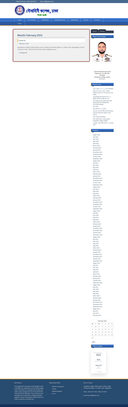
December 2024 (97, 178)
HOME (19, 20)
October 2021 (97, 259)
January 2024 (96, 200)
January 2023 (96, 226)
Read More (102, 79)
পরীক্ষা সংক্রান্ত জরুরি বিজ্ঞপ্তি (99, 117)
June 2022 (96, 241)
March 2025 (96, 172)
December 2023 (97, 202)
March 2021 (96, 274)
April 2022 (96, 246)
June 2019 (96, 313)
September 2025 (97, 159)
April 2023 (96, 219)
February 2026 (97, 148)
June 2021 (96, 267)
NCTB (53, 393)
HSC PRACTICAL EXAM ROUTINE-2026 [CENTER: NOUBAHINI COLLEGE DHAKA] (102, 102)
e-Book (54, 389)
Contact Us (22, 40)
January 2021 (96, 278)
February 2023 (97, 224)
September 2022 (97, 235)
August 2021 (96, 263)
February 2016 (97, 315)
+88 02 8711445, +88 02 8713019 (26, 1)
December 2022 (97, 228)
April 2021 (96, 272)
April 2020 (96, 293)
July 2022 (95, 239)
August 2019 (96, 309)
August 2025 (96, 161)
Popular (102, 31)
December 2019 (97, 302)
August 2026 (96, 135)
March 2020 (96, 296)
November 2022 (97, 230)
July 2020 (95, 287)
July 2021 (95, 265)
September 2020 (97, 283)
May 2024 (96, 191)
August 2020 (96, 285)
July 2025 (95, 163)
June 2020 (96, 289)
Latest (95, 31)
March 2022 (96, 248)
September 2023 (97, 209)
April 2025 (96, 169)
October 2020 (97, 280)
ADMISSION (74, 20)
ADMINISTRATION (60, 20)
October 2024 (97, 182)
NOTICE (86, 20)
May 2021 (96, 269)
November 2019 (97, 304)
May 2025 (96, 167)
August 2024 (96, 187)
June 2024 (96, 189)
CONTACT (97, 20)
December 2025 (97, 152)
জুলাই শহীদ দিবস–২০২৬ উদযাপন (99, 109)
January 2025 (96, 176)
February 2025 (97, 174)
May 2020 (96, 291)
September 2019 (97, 306)
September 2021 (97, 261)
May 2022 (96, 243)
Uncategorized (23, 53)
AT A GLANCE (32, 20)
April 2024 (96, 193)
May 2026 (96, 141)
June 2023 (96, 215)
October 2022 (97, 232)
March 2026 (96, 145)
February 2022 (97, 250)
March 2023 (96, 222)
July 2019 (95, 311)
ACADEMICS (45, 20)
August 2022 (96, 237)
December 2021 (97, 254)
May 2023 (96, 217)
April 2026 (96, 143)
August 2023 (96, 211)
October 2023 (97, 206)
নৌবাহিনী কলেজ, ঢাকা (42, 11)
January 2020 (96, 300)
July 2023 (95, 213)
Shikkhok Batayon (57, 391)
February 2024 (97, 198)
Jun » (93, 342)
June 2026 (96, 139)
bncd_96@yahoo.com (47, 1)
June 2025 (96, 165)
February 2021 (97, 276)
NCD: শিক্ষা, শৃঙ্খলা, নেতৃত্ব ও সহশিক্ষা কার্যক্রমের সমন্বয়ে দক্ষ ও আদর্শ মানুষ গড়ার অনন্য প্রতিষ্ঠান (103, 92)
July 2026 (95, 137)
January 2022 (96, 252)
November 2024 (97, 180)
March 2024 (96, 195)
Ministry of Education (58, 386)
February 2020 (97, 298)
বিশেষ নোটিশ (95, 106)
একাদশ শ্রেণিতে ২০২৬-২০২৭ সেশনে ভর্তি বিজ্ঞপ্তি (103, 89)
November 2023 (97, 204)
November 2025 (97, 154)
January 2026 (96, 150)
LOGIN (19, 23)
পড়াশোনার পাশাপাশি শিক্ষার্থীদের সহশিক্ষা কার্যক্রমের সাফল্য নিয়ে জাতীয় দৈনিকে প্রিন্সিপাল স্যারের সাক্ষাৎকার (103, 112)
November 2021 (97, 256)
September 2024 (97, 185)
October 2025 (97, 156)
